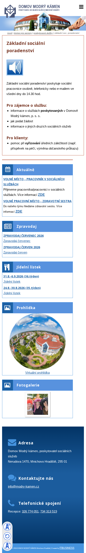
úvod (9, 33)
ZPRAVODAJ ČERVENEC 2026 (23, 236)
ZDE (41, 194)
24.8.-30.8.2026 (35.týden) (22, 288)
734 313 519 (48, 511)
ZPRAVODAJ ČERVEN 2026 (21, 247)
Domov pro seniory (23, 33)
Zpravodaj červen (15, 252)
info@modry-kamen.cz (23, 486)
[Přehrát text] (14, 74)
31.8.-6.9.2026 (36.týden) (21, 276)
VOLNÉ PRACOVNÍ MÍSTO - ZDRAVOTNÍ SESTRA (37, 201)
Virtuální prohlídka (37, 372)
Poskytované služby (43, 33)
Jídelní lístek (11, 281)
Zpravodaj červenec (16, 241)
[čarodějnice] (37, 413)
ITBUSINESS (66, 547)
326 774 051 (30, 511)
